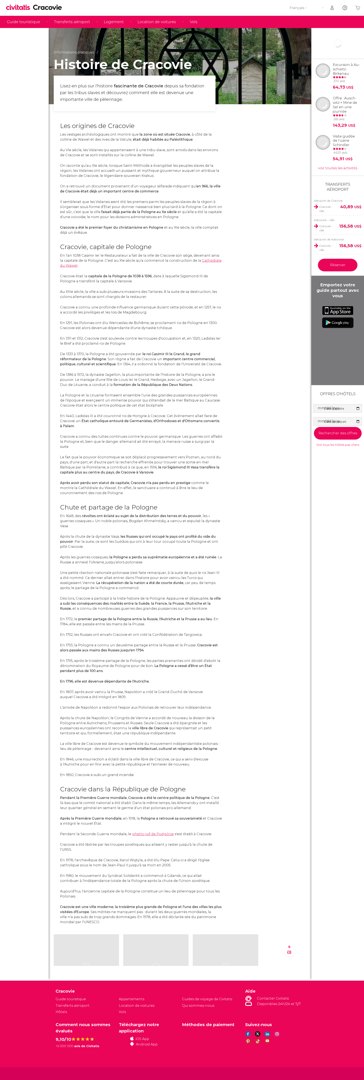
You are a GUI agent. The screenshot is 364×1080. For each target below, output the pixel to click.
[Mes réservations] (332, 8)
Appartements (131, 999)
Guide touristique (23, 22)
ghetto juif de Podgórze (153, 834)
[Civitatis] (66, 1073)
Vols (193, 22)
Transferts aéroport (72, 22)
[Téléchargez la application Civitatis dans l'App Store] (337, 310)
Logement (114, 22)
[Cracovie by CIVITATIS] (19, 7)
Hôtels (61, 1012)
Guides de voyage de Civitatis (207, 999)
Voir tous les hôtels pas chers (337, 445)
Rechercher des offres (337, 433)
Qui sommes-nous (198, 1006)
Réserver (337, 265)
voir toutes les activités (337, 168)
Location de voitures (157, 22)
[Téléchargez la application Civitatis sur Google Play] (337, 322)
